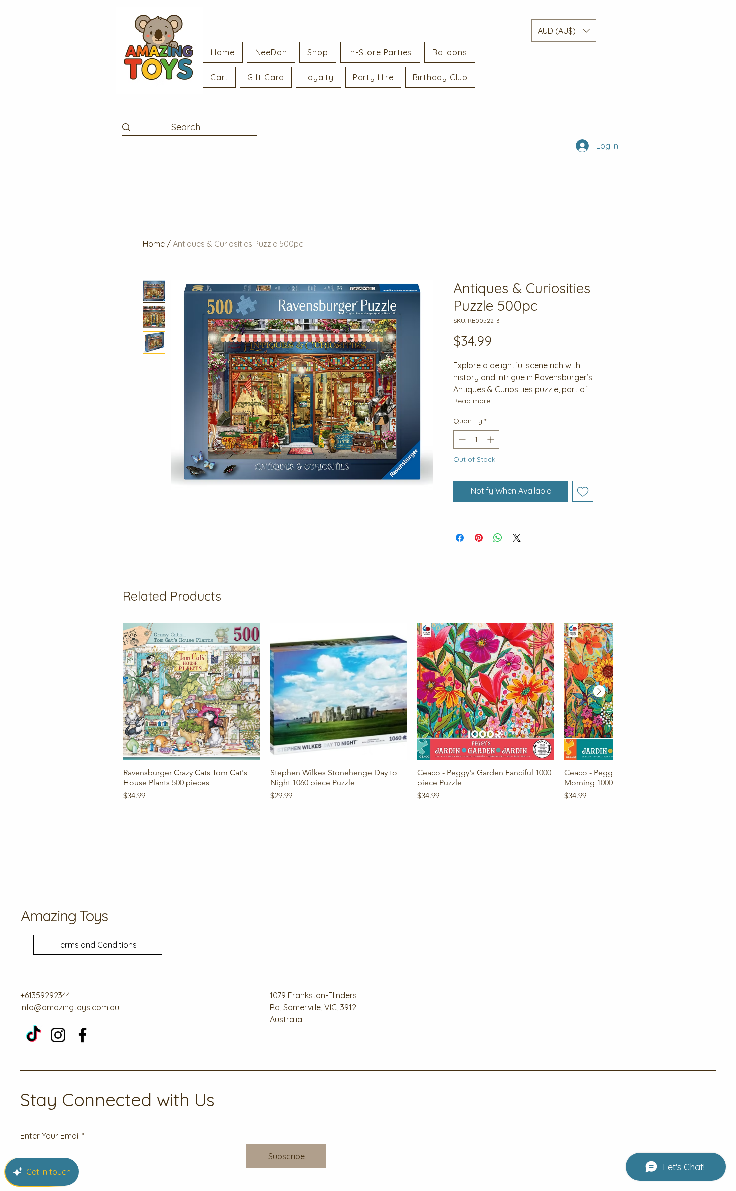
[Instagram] (58, 1035)
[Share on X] (517, 538)
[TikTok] (33, 1035)
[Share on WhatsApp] (498, 538)
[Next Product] (599, 691)
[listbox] (563, 30)
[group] (368, 718)
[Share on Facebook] (460, 538)
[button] (563, 30)
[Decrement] (461, 439)
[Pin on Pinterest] (479, 538)
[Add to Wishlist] (582, 491)
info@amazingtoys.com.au (69, 1007)
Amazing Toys (64, 915)
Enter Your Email (50, 1136)
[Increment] (491, 439)
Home (154, 244)
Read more (471, 400)
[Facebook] (82, 1035)
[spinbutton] (476, 439)
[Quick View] (191, 691)
